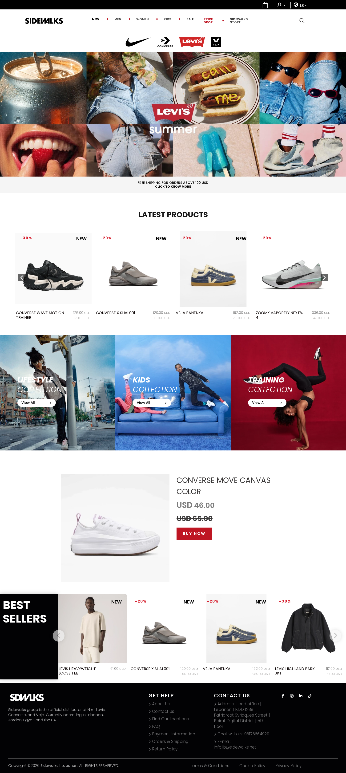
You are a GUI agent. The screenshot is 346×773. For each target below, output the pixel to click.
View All (28, 402)
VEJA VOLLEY (267, 313)
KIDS (167, 19)
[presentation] (21, 277)
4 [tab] (339, 125)
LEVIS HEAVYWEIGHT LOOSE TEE (77, 671)
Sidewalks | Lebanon (58, 765)
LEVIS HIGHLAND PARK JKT (295, 671)
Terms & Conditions (209, 766)
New (95, 19)
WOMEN (142, 19)
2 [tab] (339, 113)
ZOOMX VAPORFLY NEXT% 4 (199, 315)
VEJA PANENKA (109, 313)
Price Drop (208, 20)
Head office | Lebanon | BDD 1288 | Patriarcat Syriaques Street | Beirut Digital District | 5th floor (242, 715)
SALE (190, 19)
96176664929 (243, 734)
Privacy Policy (288, 766)
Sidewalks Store (239, 20)
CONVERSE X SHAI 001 (35, 313)
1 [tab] (339, 107)
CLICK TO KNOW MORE (173, 186)
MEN (117, 19)
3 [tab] (339, 119)
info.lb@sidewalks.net (235, 744)
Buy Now (194, 533)
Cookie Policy (252, 766)
